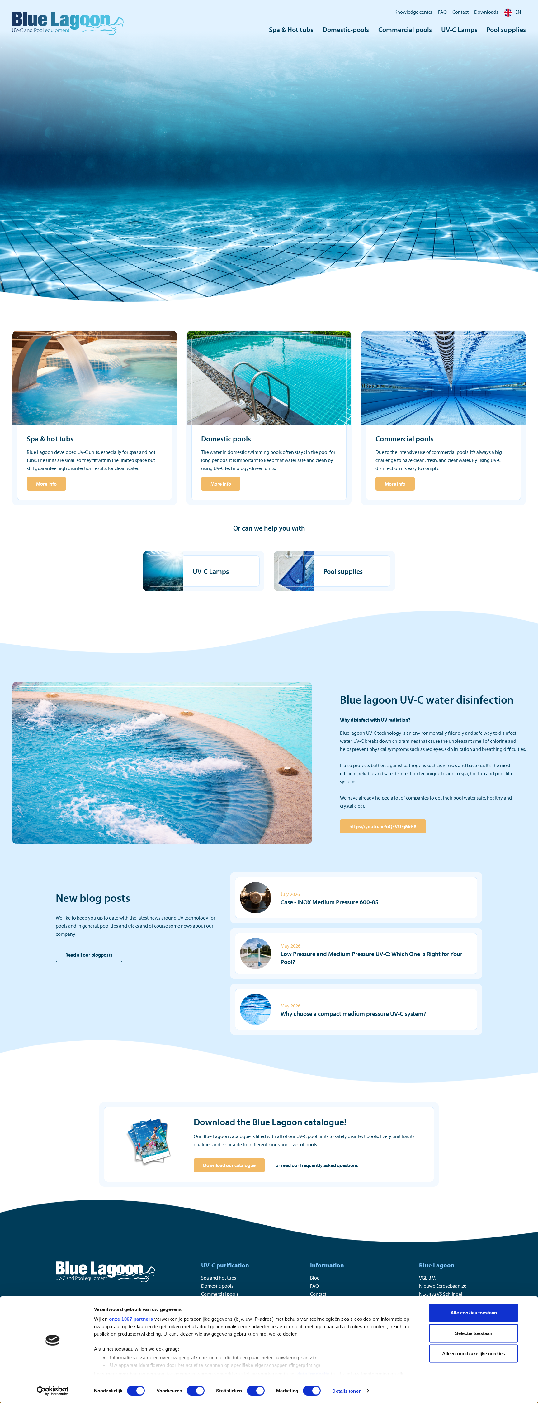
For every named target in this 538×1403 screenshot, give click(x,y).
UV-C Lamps (459, 30)
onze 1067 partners (131, 1319)
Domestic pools (217, 1286)
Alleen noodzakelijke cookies (473, 1353)
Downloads (486, 12)
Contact (460, 12)
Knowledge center (413, 12)
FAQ (442, 12)
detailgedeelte (313, 1373)
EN (518, 12)
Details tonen (346, 1390)
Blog (315, 1278)
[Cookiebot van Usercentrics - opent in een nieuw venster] (53, 1391)
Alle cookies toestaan (474, 1312)
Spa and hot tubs (218, 1278)
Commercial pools (405, 30)
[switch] (196, 1391)
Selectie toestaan (473, 1333)
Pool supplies (506, 30)
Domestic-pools (346, 30)
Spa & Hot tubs (291, 30)
